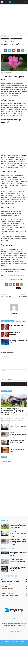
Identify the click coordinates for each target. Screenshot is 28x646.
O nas (13, 641)
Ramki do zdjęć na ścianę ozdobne (9, 595)
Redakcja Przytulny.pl (6, 414)
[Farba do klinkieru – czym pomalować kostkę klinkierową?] (5, 561)
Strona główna (4, 35)
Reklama (17, 641)
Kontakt (22, 641)
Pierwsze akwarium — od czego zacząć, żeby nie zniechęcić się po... (18, 426)
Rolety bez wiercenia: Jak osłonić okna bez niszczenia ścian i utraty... (18, 449)
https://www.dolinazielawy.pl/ (16, 275)
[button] (26, 2)
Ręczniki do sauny (5, 584)
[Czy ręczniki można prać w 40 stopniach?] (5, 342)
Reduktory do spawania (7, 588)
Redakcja (6, 47)
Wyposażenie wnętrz (5, 38)
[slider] (5, 279)
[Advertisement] (14, 19)
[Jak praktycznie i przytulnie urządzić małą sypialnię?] (5, 442)
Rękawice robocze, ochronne (8, 593)
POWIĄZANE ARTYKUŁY (8, 321)
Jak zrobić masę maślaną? (23, 297)
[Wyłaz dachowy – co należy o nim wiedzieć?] (5, 553)
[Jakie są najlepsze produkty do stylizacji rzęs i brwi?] (4, 569)
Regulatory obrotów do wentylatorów (10, 581)
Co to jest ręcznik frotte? (16, 325)
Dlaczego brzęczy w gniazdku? (6, 297)
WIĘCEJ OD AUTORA (20, 321)
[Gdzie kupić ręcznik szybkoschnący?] (5, 334)
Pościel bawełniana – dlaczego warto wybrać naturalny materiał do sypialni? (18, 434)
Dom (2, 579)
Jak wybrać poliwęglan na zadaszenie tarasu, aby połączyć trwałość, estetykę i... (12, 411)
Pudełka (3, 591)
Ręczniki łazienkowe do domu (15, 38)
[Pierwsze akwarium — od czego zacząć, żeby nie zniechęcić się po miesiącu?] (5, 427)
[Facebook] (14, 635)
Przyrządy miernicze (6, 586)
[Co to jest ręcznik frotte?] (5, 327)
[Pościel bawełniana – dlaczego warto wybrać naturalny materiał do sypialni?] (5, 434)
